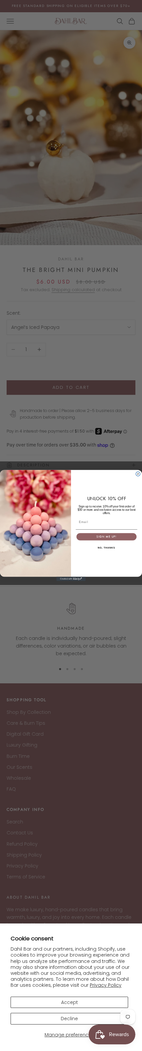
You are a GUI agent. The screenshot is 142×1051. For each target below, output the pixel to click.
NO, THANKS (106, 548)
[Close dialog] (138, 474)
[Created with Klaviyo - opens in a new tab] (71, 579)
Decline (69, 1018)
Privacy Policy (106, 985)
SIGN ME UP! (106, 536)
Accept (69, 1002)
